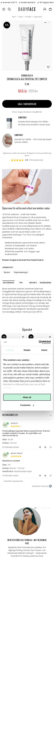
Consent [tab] (10, 350)
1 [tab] (45, 23)
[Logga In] (44, 9)
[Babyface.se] (27, 9)
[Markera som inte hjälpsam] (45, 447)
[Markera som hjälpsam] (40, 447)
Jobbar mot (7, 267)
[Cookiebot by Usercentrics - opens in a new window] (39, 342)
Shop (21, 17)
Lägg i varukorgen (27, 104)
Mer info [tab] (33, 283)
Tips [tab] (21, 283)
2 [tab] (48, 23)
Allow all (27, 397)
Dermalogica (27, 75)
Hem (14, 17)
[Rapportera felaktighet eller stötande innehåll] (51, 447)
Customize (25, 405)
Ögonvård (38, 17)
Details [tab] (27, 350)
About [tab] (44, 350)
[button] (27, 415)
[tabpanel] (27, 45)
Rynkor (7, 272)
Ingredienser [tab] (45, 283)
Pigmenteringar (21, 272)
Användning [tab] (8, 283)
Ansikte (28, 17)
